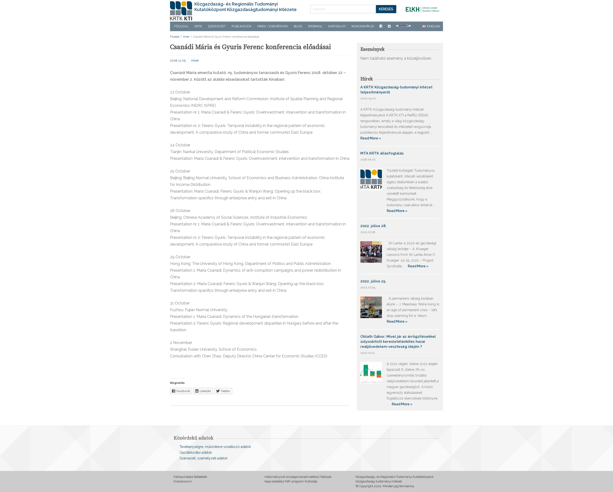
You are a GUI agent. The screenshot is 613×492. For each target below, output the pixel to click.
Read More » (370, 138)
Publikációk (241, 26)
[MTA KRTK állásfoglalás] (371, 179)
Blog (298, 26)
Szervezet (217, 26)
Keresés (386, 9)
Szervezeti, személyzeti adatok (203, 458)
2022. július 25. (373, 281)
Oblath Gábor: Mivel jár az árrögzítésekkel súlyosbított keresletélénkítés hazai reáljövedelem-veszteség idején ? (398, 341)
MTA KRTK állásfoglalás (382, 153)
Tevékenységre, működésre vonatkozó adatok (215, 447)
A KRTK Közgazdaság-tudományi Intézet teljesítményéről (396, 89)
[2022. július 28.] (371, 251)
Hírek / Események (272, 26)
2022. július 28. (373, 226)
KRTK (198, 26)
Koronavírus (363, 26)
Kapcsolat (337, 26)
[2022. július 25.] (371, 307)
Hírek (186, 36)
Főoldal (181, 26)
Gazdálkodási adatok (196, 452)
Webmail (315, 26)
